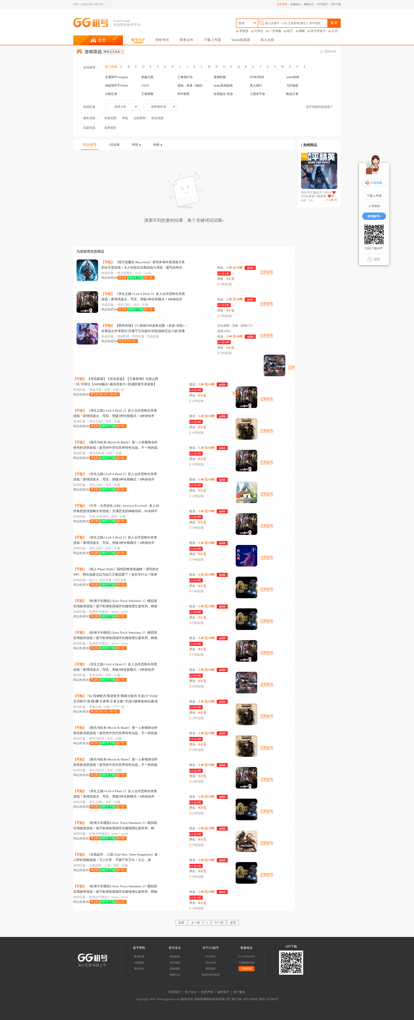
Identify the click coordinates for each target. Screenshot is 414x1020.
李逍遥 (243, 31)
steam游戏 (292, 77)
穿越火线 (147, 77)
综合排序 (90, 144)
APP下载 (336, 4)
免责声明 (207, 992)
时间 (135, 144)
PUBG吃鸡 (257, 77)
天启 (335, 31)
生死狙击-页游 (223, 94)
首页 (181, 922)
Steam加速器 (240, 40)
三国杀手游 (257, 94)
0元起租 (114, 144)
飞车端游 (292, 85)
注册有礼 (295, 4)
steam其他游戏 (223, 85)
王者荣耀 (147, 94)
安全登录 (282, 4)
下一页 (218, 922)
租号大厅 (138, 40)
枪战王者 (292, 94)
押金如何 (175, 956)
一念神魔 (275, 31)
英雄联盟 (220, 77)
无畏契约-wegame (116, 77)
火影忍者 (111, 94)
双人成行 (256, 85)
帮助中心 (309, 4)
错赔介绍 (175, 974)
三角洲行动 (185, 77)
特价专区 (162, 40)
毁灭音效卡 (318, 31)
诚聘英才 (223, 992)
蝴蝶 (302, 31)
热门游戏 (111, 66)
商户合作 (191, 992)
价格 (156, 144)
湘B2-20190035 (268, 999)
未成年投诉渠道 (211, 974)
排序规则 (175, 962)
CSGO (145, 85)
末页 (233, 922)
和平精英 (183, 94)
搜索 (334, 23)
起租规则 (175, 968)
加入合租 (267, 40)
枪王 (290, 31)
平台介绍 (210, 962)
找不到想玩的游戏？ (319, 107)
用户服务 (239, 992)
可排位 (258, 31)
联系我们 (210, 968)
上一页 (195, 922)
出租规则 (139, 962)
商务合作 (186, 40)
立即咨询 (246, 968)
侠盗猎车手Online (116, 85)
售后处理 (139, 956)
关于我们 (322, 4)
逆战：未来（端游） (191, 85)
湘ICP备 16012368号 (244, 999)
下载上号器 (212, 40)
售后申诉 (139, 968)
